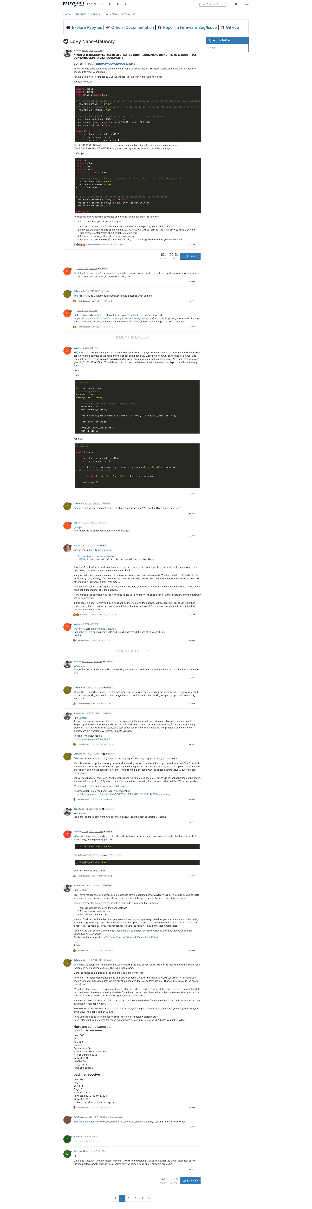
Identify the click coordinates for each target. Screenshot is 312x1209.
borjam (77, 545)
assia (76, 348)
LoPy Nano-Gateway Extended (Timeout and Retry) (130, 937)
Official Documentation (132, 27)
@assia (104, 545)
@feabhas (109, 809)
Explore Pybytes (86, 27)
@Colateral (103, 268)
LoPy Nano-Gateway (100, 550)
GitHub (232, 27)
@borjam (107, 503)
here (135, 232)
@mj (76, 295)
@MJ (107, 291)
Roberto (77, 50)
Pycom (212, 47)
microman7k (79, 1151)
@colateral (79, 273)
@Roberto (81, 352)
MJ (75, 268)
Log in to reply (190, 256)
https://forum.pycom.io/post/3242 (108, 63)
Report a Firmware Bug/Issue (189, 27)
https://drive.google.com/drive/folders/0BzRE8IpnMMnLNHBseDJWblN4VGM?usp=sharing (122, 794)
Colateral (78, 291)
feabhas (77, 831)
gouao (76, 1136)
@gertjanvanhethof (116, 1117)
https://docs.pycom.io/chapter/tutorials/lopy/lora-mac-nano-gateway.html (113, 318)
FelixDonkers (80, 1117)
